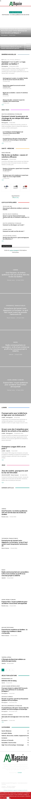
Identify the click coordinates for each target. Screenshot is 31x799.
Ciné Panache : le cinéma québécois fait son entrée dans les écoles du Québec (14, 512)
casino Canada (14, 250)
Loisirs (3, 417)
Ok (8, 798)
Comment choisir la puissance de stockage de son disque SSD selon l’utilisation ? (15, 118)
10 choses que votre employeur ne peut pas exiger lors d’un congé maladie (15, 176)
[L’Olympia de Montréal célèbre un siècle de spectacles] (15, 647)
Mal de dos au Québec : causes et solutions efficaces (15, 156)
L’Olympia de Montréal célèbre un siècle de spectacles (13, 660)
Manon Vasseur (15, 475)
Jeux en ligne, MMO (7, 206)
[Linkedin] (11, 776)
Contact (20, 772)
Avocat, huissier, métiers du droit (10, 26)
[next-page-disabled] (3, 460)
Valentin (8, 451)
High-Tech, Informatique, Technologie (12, 114)
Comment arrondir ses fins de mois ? (13, 231)
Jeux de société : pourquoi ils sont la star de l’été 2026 (15, 472)
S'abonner (25, 185)
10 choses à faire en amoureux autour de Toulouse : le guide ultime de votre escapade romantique (15, 60)
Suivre (15, 185)
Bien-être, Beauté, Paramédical (10, 214)
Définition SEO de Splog (9, 680)
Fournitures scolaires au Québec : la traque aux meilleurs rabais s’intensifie (14, 631)
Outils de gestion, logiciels (9, 235)
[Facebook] (3, 776)
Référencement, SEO (7, 678)
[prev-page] (2, 104)
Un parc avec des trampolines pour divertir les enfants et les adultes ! (15, 430)
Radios (15, 342)
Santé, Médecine (6, 152)
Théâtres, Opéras (6, 657)
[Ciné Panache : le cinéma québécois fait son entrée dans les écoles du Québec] (15, 275)
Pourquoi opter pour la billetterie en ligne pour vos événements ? (14, 414)
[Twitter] (24, 776)
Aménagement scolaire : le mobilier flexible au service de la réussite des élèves (15, 79)
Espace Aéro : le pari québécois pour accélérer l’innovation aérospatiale (14, 602)
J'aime (6, 185)
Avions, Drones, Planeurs (15, 380)
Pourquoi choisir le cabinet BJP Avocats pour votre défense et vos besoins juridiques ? (15, 689)
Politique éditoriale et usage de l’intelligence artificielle (15, 790)
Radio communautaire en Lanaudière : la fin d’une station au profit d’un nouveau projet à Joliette (15, 573)
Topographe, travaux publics (15, 305)
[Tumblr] (20, 776)
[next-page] (3, 104)
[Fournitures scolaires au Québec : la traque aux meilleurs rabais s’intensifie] (15, 617)
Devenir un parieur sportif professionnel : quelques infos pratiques (15, 699)
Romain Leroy (5, 516)
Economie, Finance (7, 229)
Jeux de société (6, 475)
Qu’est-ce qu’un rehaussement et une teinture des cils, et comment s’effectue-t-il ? (16, 217)
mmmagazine (5, 66)
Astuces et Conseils (7, 696)
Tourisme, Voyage (15, 56)
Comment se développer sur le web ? (13, 225)
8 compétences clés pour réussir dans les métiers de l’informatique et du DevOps (15, 139)
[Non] (10, 798)
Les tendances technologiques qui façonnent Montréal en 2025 (13, 132)
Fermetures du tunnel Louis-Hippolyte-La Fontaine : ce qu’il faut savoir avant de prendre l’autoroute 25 (15, 543)
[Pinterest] (15, 776)
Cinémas (15, 270)
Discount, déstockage (8, 627)
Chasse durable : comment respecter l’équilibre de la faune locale (14, 100)
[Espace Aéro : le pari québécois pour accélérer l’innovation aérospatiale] (15, 385)
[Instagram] (7, 776)
